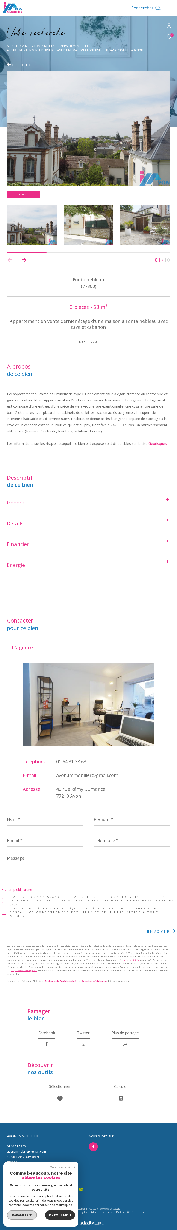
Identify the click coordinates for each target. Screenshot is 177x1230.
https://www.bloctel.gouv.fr (24, 970)
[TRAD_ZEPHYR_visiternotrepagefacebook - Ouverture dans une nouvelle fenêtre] (93, 1146)
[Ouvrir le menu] (169, 8)
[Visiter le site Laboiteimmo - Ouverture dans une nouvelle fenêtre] (88, 1220)
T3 (86, 46)
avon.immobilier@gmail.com (87, 775)
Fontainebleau (45, 46)
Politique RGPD (124, 1212)
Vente (26, 46)
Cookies (141, 1212)
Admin (95, 1212)
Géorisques (157, 443)
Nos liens (107, 1212)
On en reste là (60, 1167)
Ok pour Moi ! (60, 1215)
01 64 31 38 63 (71, 761)
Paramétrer (22, 1215)
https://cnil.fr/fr (131, 960)
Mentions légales (78, 1212)
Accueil (12, 46)
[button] (24, 260)
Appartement (70, 46)
